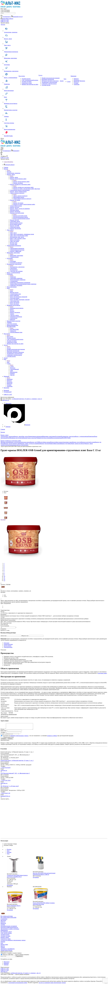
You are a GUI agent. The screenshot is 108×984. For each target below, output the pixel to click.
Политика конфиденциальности (9, 927)
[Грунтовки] (11, 61)
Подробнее (10, 885)
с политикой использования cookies (17, 982)
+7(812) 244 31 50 (5, 793)
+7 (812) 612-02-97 (6, 767)
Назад (8, 170)
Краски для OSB (34, 442)
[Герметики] (11, 80)
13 (4, 580)
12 (4, 579)
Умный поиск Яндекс (6, 950)
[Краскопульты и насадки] (11, 106)
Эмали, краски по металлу (20, 195)
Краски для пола (44, 443)
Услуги (9, 348)
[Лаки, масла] (11, 42)
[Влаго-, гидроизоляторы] (11, 74)
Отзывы (3, 924)
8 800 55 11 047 (5, 20)
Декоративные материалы (17, 248)
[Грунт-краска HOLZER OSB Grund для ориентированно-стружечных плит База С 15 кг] (20, 488)
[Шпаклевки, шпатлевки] (11, 54)
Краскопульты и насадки (29, 438)
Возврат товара (5, 937)
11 (4, 577)
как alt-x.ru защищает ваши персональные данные (52, 982)
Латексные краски (25, 442)
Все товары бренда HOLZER (8, 917)
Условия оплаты (5, 934)
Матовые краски (5, 442)
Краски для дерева (18, 203)
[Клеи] (11, 93)
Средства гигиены (46, 438)
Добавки (38, 438)
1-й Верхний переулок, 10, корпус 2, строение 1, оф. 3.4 (27, 398)
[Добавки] (11, 113)
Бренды (3, 946)
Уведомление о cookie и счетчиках (10, 929)
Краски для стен (76, 442)
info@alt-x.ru (5, 400)
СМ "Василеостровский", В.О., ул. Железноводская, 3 (15, 773)
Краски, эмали (14, 177)
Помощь (3, 941)
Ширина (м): (25, 635)
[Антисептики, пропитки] (11, 29)
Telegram (8, 426)
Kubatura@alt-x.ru (5, 796)
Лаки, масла (13, 232)
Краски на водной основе (20, 215)
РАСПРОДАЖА (14, 329)
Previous (9, 849)
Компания (9, 379)
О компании (4, 919)
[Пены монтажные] (11, 87)
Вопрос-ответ (4, 944)
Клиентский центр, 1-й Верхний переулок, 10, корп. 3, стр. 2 (17, 760)
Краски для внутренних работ (21, 181)
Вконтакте (8, 403)
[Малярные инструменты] (11, 100)
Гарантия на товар (6, 938)
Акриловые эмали (67, 442)
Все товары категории (7, 916)
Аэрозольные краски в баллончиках (18, 445)
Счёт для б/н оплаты (6, 933)
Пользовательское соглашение (9, 926)
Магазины (3, 920)
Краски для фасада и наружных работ (23, 187)
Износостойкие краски (56, 442)
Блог (8, 362)
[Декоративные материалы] (11, 48)
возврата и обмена (52, 735)
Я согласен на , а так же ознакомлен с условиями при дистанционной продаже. (38, 735)
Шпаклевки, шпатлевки (16, 255)
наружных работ (102, 673)
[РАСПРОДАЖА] (11, 132)
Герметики (13, 277)
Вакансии (3, 923)
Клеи (11, 291)
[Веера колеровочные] (11, 126)
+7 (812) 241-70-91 (6, 780)
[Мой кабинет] (1, 152)
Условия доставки (5, 936)
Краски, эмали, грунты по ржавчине (30, 443)
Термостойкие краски (55, 443)
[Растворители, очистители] (11, 67)
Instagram (27, 424)
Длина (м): (3, 635)
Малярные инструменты (16, 308)
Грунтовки (13, 261)
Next (4, 519)
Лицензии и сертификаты (8, 948)
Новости (3, 921)
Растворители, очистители (17, 267)
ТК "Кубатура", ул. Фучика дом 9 (10, 786)
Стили (12, 366)
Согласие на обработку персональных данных (13, 940)
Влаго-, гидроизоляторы (81, 436)
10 (4, 576)
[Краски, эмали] (11, 35)
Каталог (9, 171)
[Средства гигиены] (11, 119)
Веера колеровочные (56, 438)
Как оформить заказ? (6, 931)
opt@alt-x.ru (4, 770)
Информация (4, 930)
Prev (2, 519)
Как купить (10, 336)
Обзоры (3, 947)
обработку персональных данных (19, 735)
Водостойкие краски (44, 442)
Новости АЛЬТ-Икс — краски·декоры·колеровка (15, 954)
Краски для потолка (15, 442)
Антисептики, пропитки (7, 436)
